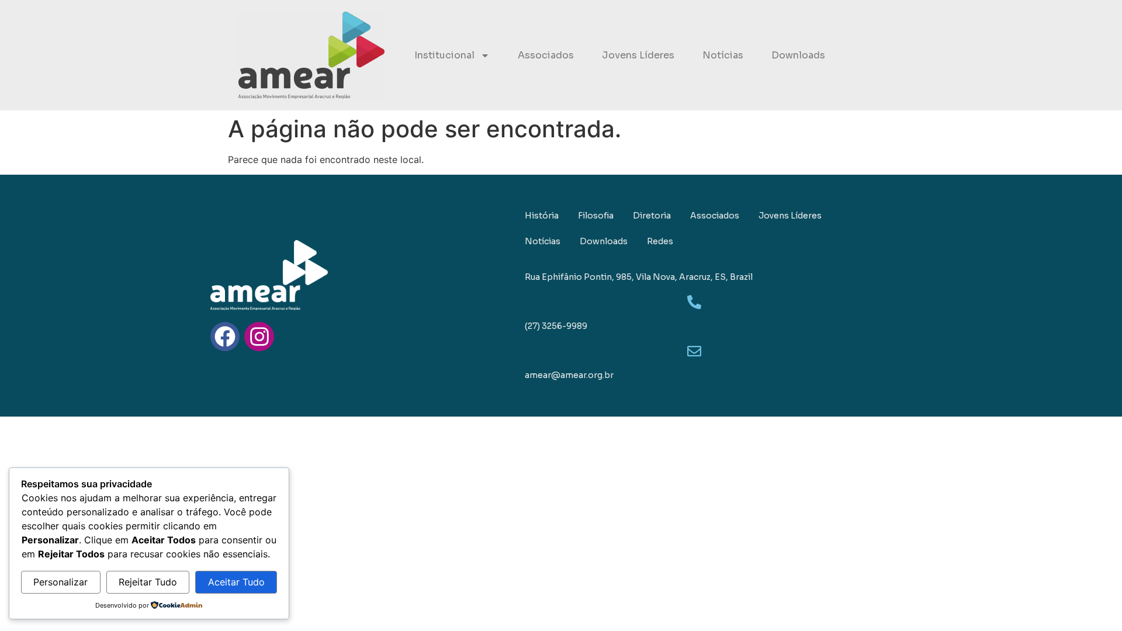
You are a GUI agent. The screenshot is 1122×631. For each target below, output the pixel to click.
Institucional (444, 55)
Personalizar (60, 582)
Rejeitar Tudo (148, 582)
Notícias (722, 55)
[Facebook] (225, 336)
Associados (546, 55)
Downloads (798, 55)
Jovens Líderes (638, 55)
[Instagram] (258, 336)
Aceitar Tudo (236, 582)
